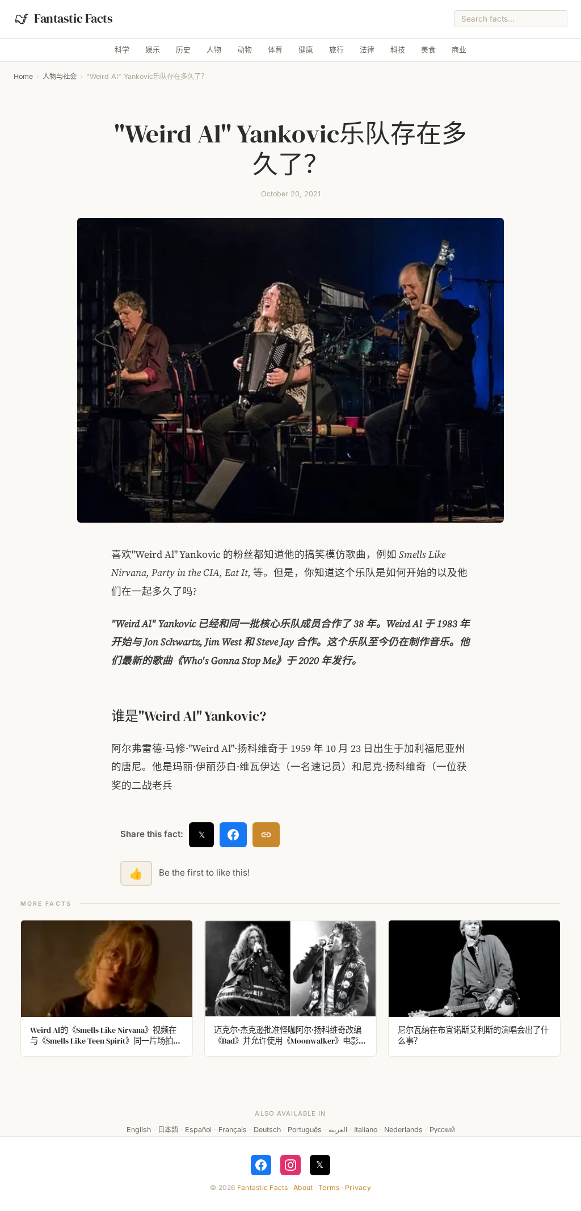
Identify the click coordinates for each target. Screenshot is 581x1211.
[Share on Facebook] (233, 834)
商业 (459, 49)
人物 (214, 49)
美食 (428, 49)
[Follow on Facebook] (261, 1165)
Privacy (358, 1187)
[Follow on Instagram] (290, 1165)
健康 (305, 49)
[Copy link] (266, 834)
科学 (122, 49)
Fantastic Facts (262, 1187)
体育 (275, 49)
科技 (397, 49)
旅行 (336, 49)
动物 (244, 49)
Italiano (365, 1129)
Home (23, 76)
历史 (183, 49)
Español (198, 1129)
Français (232, 1129)
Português (305, 1129)
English (139, 1129)
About (303, 1187)
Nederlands (403, 1129)
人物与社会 (60, 76)
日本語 (168, 1129)
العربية (338, 1129)
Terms (328, 1187)
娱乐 (152, 49)
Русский (442, 1129)
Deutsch (267, 1129)
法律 (367, 49)
